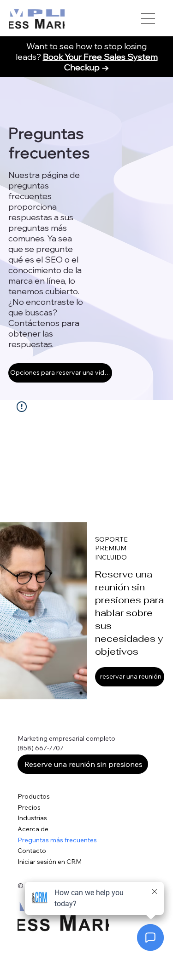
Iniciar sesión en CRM (50, 861)
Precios (29, 807)
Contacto (32, 850)
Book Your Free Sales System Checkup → (100, 62)
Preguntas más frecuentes (57, 840)
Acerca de (33, 829)
